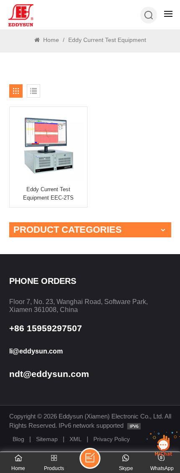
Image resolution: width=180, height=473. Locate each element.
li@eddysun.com (36, 351)
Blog (18, 439)
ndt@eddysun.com (49, 374)
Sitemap (47, 439)
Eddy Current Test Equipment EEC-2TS (48, 193)
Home (50, 39)
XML (75, 439)
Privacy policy (111, 439)
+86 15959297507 (45, 328)
